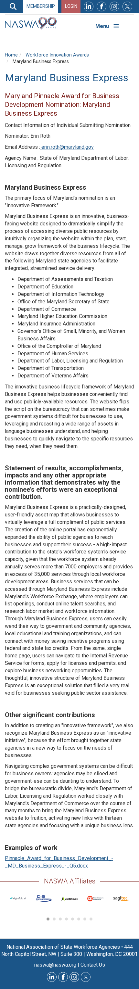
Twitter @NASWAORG (86, 977)
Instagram (114, 6)
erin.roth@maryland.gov (67, 147)
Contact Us (92, 965)
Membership (41, 6)
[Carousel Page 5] (72, 919)
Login (71, 6)
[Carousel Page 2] (54, 919)
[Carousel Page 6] (78, 919)
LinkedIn (88, 6)
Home (11, 55)
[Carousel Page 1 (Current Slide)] (48, 919)
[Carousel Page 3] (60, 919)
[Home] (33, 23)
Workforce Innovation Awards (57, 55)
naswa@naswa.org (55, 965)
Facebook (101, 6)
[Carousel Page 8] (91, 919)
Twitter (127, 6)
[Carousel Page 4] (66, 919)
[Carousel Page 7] (84, 919)
